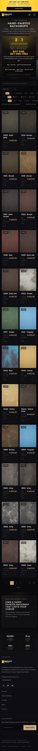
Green (24, 97)
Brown (32, 97)
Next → (19, 587)
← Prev (6, 583)
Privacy (23, 746)
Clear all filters (31, 104)
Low (20, 100)
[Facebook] (8, 685)
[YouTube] (12, 685)
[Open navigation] (34, 15)
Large (32, 93)
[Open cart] (29, 15)
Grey (16, 97)
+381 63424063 (6, 680)
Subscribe (29, 728)
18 (29, 583)
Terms (29, 746)
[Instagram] (3, 685)
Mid (26, 93)
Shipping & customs (13, 746)
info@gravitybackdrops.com (10, 677)
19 (34, 583)
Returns (4, 746)
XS (12, 93)
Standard (19, 93)
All (7, 93)
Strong (26, 100)
